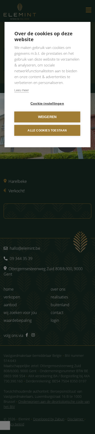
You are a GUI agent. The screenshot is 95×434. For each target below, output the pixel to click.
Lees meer (21, 90)
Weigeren (47, 117)
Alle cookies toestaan (47, 130)
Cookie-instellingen (47, 103)
